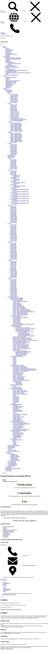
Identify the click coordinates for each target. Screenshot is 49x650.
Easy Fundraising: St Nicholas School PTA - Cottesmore (14, 517)
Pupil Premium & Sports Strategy (12, 66)
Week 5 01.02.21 (14, 101)
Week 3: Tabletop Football (18, 416)
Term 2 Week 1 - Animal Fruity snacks (21, 429)
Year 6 (9, 278)
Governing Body (9, 53)
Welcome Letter (14, 454)
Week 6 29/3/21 (14, 110)
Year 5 (9, 260)
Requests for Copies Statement (12, 74)
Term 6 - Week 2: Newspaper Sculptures (21, 344)
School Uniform (9, 84)
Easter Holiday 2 (19, 383)
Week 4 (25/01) (14, 149)
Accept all (7, 609)
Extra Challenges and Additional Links (21, 189)
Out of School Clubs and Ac (14, 451)
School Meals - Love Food (11, 82)
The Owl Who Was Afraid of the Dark (18, 119)
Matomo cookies (7, 632)
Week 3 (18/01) (14, 148)
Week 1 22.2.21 (14, 104)
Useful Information (9, 85)
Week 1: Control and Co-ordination (20, 317)
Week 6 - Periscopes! (17, 374)
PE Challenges (14, 144)
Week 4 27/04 (13, 163)
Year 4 (9, 132)
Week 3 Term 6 (14, 166)
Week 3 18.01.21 (14, 98)
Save (12, 648)
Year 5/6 (10, 143)
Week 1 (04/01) (14, 145)
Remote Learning (9, 90)
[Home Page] (4, 33)
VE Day (10, 448)
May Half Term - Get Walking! (19, 308)
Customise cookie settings (16, 609)
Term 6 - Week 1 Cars (17, 389)
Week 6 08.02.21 (14, 102)
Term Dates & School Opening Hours (13, 58)
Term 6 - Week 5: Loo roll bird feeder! (21, 313)
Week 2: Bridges (16, 415)
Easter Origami (16, 400)
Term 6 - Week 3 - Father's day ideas (20, 391)
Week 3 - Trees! (16, 302)
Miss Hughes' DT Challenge (16, 404)
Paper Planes (15, 402)
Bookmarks (15, 396)
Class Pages (8, 452)
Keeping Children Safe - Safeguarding (13, 57)
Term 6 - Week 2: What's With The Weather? (22, 310)
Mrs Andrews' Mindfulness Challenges (18, 430)
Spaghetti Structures (17, 410)
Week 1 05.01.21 (14, 96)
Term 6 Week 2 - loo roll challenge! (20, 371)
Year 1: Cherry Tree (12, 461)
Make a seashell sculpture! (21, 353)
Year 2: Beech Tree (12, 462)
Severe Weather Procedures (11, 71)
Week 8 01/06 (13, 188)
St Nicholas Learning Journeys (14, 63)
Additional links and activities (19, 182)
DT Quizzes (15, 405)
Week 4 (14, 360)
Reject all (2, 609)
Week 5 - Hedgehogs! (17, 304)
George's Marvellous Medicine (17, 120)
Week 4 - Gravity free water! (19, 376)
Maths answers (16, 180)
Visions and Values (9, 49)
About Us (5, 47)
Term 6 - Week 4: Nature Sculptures (20, 347)
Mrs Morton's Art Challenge (16, 325)
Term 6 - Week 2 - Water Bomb (19, 390)
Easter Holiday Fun (17, 318)
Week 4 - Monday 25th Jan (16, 126)
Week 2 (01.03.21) (14, 95)
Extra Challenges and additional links (20, 191)
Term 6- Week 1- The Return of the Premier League (23, 324)
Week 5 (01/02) (14, 150)
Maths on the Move (12, 155)
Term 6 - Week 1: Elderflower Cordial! (21, 309)
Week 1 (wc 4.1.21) (15, 111)
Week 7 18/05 (13, 184)
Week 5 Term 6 (14, 168)
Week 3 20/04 (13, 161)
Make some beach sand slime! (22, 352)
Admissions (8, 61)
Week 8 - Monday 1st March (16, 130)
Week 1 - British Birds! (18, 300)
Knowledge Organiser (15, 456)
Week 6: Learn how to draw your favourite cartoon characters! (25, 340)
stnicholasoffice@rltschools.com (28, 565)
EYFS (9, 92)
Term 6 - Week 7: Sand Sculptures (20, 350)
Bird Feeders (15, 408)
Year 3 (9, 121)
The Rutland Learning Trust (11, 54)
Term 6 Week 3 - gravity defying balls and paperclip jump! (25, 369)
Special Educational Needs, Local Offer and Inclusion (16, 70)
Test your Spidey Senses (18, 432)
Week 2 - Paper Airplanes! (18, 379)
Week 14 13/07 (14, 201)
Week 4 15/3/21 (14, 108)
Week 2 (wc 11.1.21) (15, 112)
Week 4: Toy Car (16, 418)
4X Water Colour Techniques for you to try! (24, 331)
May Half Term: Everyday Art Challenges (21, 342)
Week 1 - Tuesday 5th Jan (16, 133)
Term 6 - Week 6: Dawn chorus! (19, 315)
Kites (14, 412)
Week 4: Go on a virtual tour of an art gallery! (22, 337)
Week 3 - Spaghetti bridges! (18, 377)
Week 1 (14, 357)
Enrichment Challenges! (13, 296)
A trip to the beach (17, 435)
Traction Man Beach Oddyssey (17, 118)
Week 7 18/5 (13, 231)
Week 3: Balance (16, 319)
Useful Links (8, 86)
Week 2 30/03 (13, 160)
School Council (9, 469)
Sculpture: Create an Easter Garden (23, 327)
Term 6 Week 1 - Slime (18, 372)
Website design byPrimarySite (9, 594)
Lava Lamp (15, 413)
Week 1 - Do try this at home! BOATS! (21, 380)
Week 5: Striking (16, 321)
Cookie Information (7, 589)
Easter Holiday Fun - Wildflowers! (20, 301)
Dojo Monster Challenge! (18, 406)
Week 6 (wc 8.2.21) (15, 117)
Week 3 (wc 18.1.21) (15, 113)
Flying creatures (16, 397)
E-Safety (7, 79)
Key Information (6, 56)
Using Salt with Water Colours (24, 333)
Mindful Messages (17, 437)
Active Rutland (11, 156)
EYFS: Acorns (11, 453)
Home (4, 46)
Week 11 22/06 (14, 195)
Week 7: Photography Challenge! (20, 341)
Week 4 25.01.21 (14, 100)
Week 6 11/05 (13, 165)
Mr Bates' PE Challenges (16, 316)
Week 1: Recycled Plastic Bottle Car (20, 414)
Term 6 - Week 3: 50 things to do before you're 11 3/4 (24, 311)
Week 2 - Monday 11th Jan (16, 124)
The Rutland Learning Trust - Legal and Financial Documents (18, 72)
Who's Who (8, 52)
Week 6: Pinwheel (17, 420)
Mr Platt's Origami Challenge (16, 388)
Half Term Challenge (17, 323)
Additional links (16, 175)
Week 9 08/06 (13, 190)
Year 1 (9, 93)
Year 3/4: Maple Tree (12, 463)
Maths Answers (16, 176)
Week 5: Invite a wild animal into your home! (22, 339)
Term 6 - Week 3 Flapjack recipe (19, 422)
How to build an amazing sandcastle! (23, 351)
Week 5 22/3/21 (14, 109)
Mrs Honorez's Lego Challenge (17, 297)
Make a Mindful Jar (17, 436)
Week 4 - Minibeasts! (17, 303)
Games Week (16, 399)
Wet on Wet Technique (23, 332)
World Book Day (11, 157)
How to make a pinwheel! (21, 355)
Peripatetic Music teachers (11, 81)
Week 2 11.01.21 (14, 97)
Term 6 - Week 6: (16, 349)
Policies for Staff (11, 69)
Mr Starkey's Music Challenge (17, 356)
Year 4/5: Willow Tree (12, 464)
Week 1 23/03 (13, 159)
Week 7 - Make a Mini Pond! (19, 307)
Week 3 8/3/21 (14, 106)
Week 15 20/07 (14, 204)
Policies (7, 68)
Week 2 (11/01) (14, 147)
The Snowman (9, 467)
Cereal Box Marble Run (18, 411)
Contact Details (9, 50)
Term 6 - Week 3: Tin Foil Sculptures (20, 345)
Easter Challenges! (12, 450)
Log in (4, 472)
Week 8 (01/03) (14, 153)
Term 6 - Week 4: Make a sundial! (20, 312)
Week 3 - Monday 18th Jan (16, 125)
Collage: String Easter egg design (22, 329)
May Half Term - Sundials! (18, 373)
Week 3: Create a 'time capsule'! (19, 336)
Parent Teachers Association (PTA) (13, 80)
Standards (8, 60)
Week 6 (14, 363)
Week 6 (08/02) (14, 151)
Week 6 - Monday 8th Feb (16, 128)
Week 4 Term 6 (14, 167)
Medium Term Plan (15, 455)
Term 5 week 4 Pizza (17, 426)
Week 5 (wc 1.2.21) (15, 116)
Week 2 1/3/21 (14, 105)
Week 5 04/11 (13, 164)
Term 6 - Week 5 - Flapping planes (20, 393)
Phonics (9, 64)
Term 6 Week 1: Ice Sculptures (19, 343)
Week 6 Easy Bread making (18, 424)
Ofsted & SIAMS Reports (11, 65)
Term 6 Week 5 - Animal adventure (20, 367)
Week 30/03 (13, 244)
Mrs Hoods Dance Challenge (16, 439)
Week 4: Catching (16, 320)
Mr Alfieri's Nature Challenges (17, 299)
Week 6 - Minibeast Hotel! (18, 305)
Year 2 (9, 103)
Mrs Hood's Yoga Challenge (16, 384)
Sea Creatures (16, 398)
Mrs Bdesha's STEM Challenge (17, 365)
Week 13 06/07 (14, 199)
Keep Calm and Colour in (18, 434)
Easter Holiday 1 (19, 382)
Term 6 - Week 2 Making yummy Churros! (22, 423)
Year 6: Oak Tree (11, 466)
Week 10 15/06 (14, 192)
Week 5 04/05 (13, 177)
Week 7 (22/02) (14, 152)
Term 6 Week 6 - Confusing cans (20, 366)
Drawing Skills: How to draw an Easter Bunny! (25, 328)
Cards (14, 403)
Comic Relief (8, 89)
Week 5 (14, 361)
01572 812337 (25, 555)
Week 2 (14, 358)
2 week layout (13, 142)
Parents (4, 76)
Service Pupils (8, 470)
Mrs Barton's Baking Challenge (17, 421)
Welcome (7, 48)
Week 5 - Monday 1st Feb (16, 127)
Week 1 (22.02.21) (14, 94)
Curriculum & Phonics (10, 62)
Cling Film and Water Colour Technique (26, 335)
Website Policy (6, 590)
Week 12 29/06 (14, 197)
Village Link (8, 87)
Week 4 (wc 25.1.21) (15, 114)
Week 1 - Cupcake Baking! (18, 427)
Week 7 (14, 364)
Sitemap (4, 587)
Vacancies (8, 55)
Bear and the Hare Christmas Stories (13, 468)
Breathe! (15, 438)
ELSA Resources (11, 447)
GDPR (7, 73)
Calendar (7, 78)
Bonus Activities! (11, 446)
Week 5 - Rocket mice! (18, 375)
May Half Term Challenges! (13, 445)
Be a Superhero (16, 431)
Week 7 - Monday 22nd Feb (16, 129)
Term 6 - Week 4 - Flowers (18, 392)
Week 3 (14, 359)
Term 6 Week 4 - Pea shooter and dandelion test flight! (24, 368)
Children (5, 88)
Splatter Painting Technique (23, 334)
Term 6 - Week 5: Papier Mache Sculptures (22, 348)
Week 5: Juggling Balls (18, 419)
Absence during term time (11, 77)
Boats (14, 395)
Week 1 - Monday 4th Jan (16, 122)
